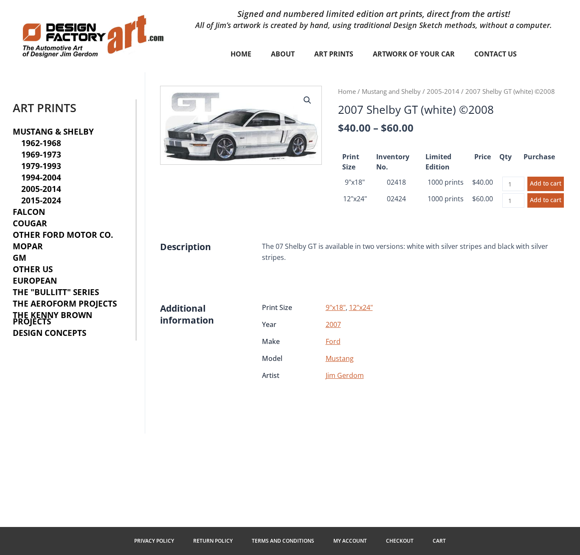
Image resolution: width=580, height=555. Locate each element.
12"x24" (355, 198)
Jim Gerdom (345, 375)
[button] (307, 100)
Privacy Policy (154, 540)
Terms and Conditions (283, 540)
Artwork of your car (414, 54)
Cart (439, 540)
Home (241, 54)
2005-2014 (443, 91)
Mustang (340, 358)
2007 (333, 324)
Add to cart (545, 183)
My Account (350, 540)
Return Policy (213, 540)
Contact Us (495, 54)
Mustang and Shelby (391, 91)
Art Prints (333, 54)
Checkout (400, 540)
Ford (333, 341)
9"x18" (355, 182)
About (283, 54)
